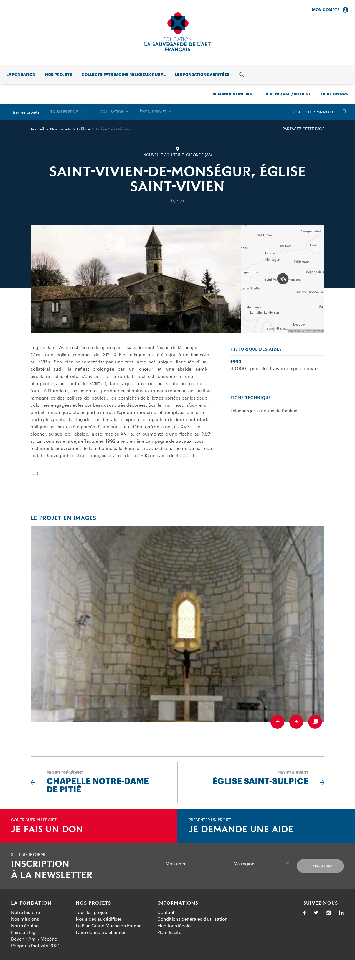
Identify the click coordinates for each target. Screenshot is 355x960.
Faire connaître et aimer (101, 932)
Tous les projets (92, 912)
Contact (165, 912)
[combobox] (68, 112)
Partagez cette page (303, 128)
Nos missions (25, 918)
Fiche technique (250, 398)
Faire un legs (24, 932)
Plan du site (169, 932)
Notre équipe (25, 925)
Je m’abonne (320, 866)
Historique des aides (256, 349)
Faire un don (335, 93)
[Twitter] (315, 913)
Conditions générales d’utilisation (192, 918)
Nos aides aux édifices (99, 918)
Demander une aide (233, 93)
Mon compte (326, 9)
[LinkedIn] (341, 913)
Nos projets (58, 74)
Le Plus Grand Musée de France (108, 925)
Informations (177, 903)
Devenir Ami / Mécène (287, 93)
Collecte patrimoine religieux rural (124, 74)
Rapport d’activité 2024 (35, 945)
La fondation (21, 74)
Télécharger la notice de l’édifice (263, 410)
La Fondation (31, 903)
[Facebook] (304, 913)
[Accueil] (177, 32)
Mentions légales (175, 925)
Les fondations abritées (202, 74)
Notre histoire (25, 912)
